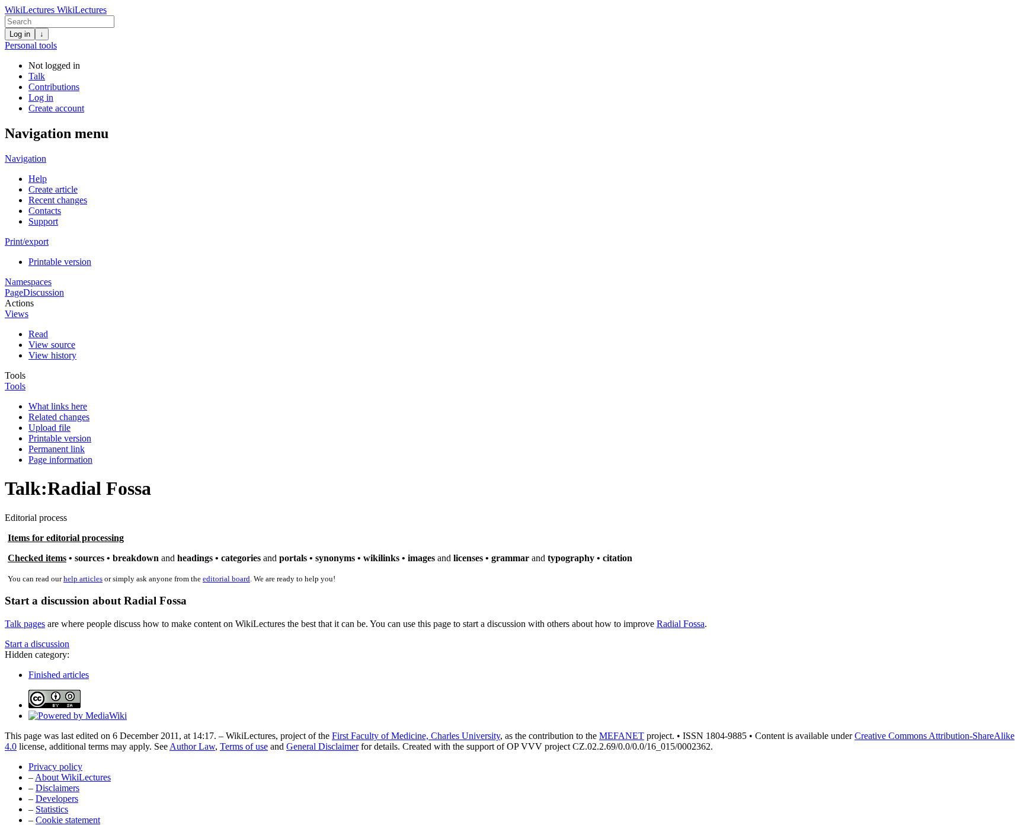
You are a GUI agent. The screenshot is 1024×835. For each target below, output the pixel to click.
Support (43, 221)
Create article (53, 189)
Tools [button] (15, 375)
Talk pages (25, 624)
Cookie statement (68, 820)
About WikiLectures (73, 777)
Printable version (59, 262)
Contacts (44, 211)
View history (52, 355)
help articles (83, 578)
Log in (19, 34)
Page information (60, 460)
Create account (56, 108)
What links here (57, 406)
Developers (57, 799)
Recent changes (57, 200)
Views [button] (16, 314)
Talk (36, 76)
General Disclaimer (322, 746)
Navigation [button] (25, 158)
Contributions (53, 87)
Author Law (192, 746)
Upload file (49, 428)
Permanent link (56, 449)
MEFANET (621, 736)
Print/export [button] (27, 241)
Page (14, 292)
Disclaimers (57, 788)
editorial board (226, 578)
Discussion (43, 292)
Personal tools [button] (31, 45)
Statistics (52, 809)
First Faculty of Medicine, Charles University (416, 736)
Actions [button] (19, 303)
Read (38, 334)
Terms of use (244, 746)
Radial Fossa (681, 624)
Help (37, 179)
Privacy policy (55, 767)
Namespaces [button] (28, 282)
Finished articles (58, 675)
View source (51, 345)
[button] (37, 644)
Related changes (58, 417)
